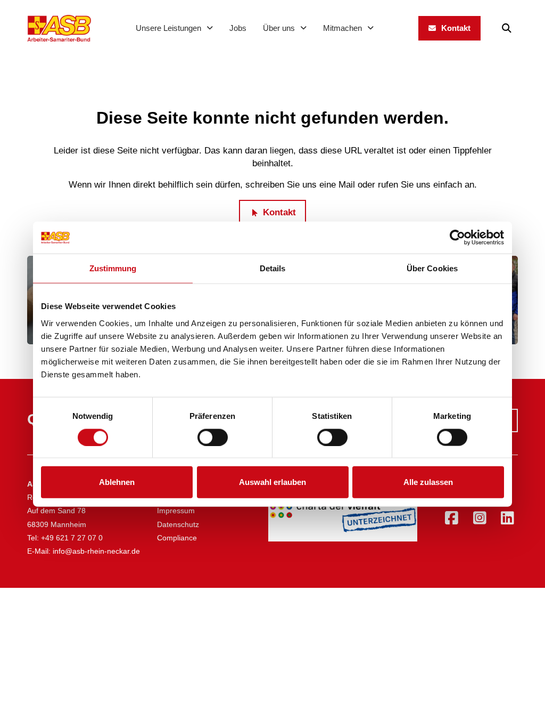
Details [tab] (273, 268)
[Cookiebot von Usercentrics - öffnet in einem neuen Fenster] (457, 238)
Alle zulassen (428, 482)
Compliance (177, 537)
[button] (507, 28)
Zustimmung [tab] (113, 268)
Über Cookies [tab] (432, 268)
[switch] (212, 437)
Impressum (176, 510)
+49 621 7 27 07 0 (72, 537)
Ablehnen (117, 482)
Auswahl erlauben (272, 482)
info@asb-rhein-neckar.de (96, 551)
